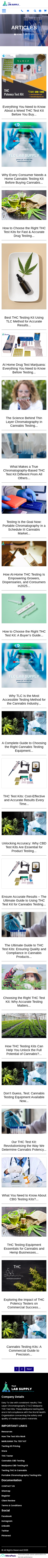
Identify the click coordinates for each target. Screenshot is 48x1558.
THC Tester (7, 1456)
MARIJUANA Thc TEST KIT (14, 1441)
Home (19, 34)
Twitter (5, 1530)
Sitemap (6, 1491)
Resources (7, 1431)
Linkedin (6, 1526)
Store (4, 1451)
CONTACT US (8, 1486)
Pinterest (6, 1535)
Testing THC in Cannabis (14, 1470)
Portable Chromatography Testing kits (21, 1475)
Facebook (7, 1516)
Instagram (7, 1521)
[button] (4, 11)
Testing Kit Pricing (11, 1446)
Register (6, 1495)
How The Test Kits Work (13, 1436)
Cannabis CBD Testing (13, 1460)
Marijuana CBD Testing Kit (15, 1465)
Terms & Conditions (12, 1505)
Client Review (8, 1500)
